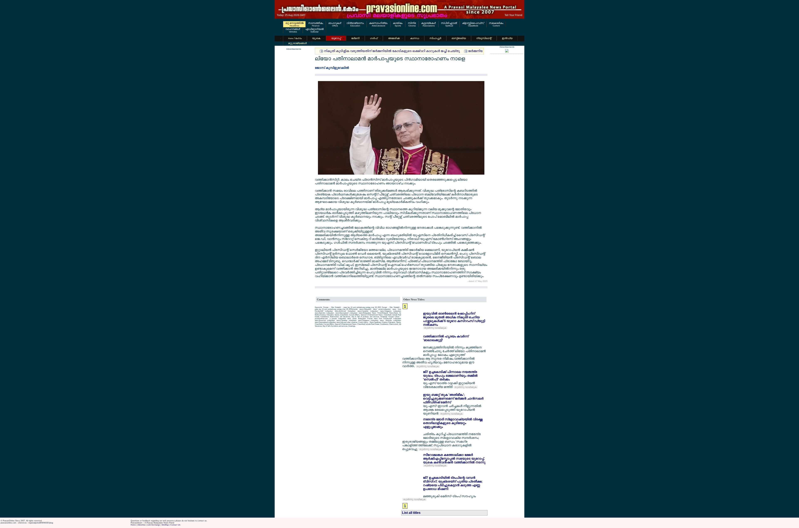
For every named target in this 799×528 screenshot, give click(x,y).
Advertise (142, 525)
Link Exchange (153, 525)
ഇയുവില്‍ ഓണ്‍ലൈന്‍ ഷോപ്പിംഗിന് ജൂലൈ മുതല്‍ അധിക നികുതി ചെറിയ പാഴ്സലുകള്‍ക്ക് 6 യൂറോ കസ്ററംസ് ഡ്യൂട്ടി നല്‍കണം (454, 319)
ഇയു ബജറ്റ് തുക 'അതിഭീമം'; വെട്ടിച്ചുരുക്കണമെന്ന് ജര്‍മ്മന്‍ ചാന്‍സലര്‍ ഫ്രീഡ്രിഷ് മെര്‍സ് (453, 398)
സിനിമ (412, 23)
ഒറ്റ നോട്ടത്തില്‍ (294, 23)
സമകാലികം (496, 23)
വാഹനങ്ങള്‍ (292, 29)
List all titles (411, 512)
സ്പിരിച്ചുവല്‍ (449, 23)
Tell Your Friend (513, 15)
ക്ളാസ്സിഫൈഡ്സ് (473, 23)
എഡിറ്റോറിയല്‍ (314, 29)
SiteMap (165, 525)
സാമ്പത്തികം (315, 23)
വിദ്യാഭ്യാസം (355, 23)
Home (133, 525)
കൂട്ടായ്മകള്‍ (428, 23)
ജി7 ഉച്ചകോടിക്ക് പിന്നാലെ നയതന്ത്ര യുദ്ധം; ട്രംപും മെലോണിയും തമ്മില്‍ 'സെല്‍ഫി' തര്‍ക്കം (450, 375)
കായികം (398, 23)
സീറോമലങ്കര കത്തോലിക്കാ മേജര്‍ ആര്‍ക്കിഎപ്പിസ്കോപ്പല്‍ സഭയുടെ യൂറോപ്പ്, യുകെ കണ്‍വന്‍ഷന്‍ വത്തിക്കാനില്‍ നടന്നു (454, 458)
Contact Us (175, 525)
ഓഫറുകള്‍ (334, 23)
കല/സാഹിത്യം (378, 23)
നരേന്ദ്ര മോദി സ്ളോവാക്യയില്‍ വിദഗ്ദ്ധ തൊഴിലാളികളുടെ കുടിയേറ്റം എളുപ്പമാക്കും (453, 422)
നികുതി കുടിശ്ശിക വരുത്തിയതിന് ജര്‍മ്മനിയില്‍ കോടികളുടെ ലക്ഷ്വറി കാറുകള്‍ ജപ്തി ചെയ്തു (392, 51)
